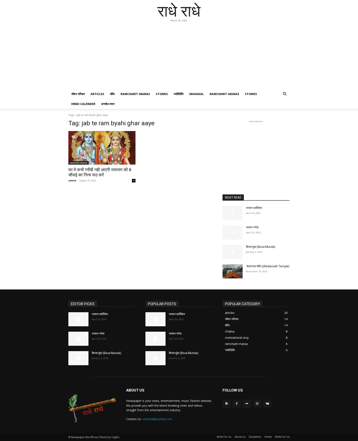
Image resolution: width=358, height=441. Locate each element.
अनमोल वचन (108, 104)
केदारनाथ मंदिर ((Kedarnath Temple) (267, 266)
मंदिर (112, 94)
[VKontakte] (267, 404)
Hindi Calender (83, 104)
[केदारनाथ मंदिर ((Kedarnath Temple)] (233, 271)
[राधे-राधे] (92, 408)
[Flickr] (247, 404)
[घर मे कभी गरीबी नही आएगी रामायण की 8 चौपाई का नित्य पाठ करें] (101, 148)
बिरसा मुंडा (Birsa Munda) (260, 246)
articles (97, 94)
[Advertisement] (179, 58)
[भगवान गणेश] (233, 232)
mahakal (196, 94)
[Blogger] (227, 404)
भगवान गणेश (252, 227)
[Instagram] (257, 404)
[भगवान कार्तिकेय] (233, 213)
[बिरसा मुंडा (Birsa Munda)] (233, 252)
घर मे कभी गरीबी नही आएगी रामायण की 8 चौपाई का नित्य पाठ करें (99, 172)
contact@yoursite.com (157, 419)
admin (72, 180)
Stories (162, 94)
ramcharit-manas (135, 94)
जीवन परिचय (78, 94)
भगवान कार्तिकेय (254, 208)
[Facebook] (237, 404)
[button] (285, 94)
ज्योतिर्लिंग (179, 94)
